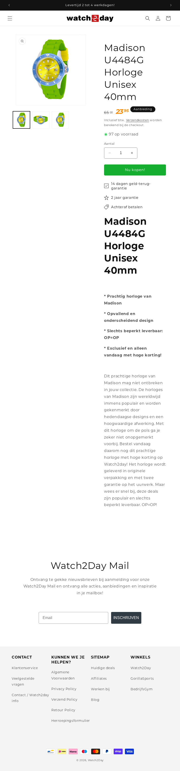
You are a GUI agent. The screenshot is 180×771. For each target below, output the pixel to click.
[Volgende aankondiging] (171, 5)
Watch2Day (141, 668)
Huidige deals (103, 668)
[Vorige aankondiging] (9, 5)
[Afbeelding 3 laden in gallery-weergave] (60, 119)
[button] (10, 18)
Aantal (109, 143)
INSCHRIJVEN (126, 618)
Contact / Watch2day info (30, 698)
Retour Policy (63, 710)
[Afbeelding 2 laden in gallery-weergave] (40, 119)
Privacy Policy (63, 689)
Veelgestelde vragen (23, 681)
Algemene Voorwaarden (63, 675)
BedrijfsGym (142, 689)
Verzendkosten (137, 120)
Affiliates (99, 678)
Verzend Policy (64, 699)
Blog (95, 700)
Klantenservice (25, 668)
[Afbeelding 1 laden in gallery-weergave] (21, 119)
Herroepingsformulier (70, 721)
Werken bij (100, 689)
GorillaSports (142, 678)
